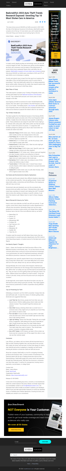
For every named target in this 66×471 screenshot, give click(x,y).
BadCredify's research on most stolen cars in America (26, 71)
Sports (46, 2)
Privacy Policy (35, 463)
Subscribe (45, 441)
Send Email (12, 371)
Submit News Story (56, 55)
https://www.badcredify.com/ (19, 375)
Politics (8, 5)
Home (8, 2)
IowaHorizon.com (29, 469)
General (14, 2)
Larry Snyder (31, 105)
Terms (28, 463)
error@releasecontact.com (31, 385)
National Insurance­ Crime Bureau (31, 94)
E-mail (16, 441)
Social (52, 2)
